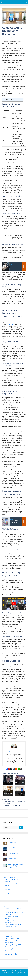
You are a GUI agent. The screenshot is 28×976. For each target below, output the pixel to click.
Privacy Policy (18, 970)
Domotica (6, 799)
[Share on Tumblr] (14, 769)
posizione (10, 324)
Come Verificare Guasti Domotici (12, 805)
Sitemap (19, 974)
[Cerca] (21, 827)
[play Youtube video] (14, 603)
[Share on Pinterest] (9, 769)
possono (16, 630)
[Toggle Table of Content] (20, 100)
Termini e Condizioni (20, 972)
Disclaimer (9, 974)
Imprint (14, 974)
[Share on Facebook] (7, 769)
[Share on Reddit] (16, 769)
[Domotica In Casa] (4, 2)
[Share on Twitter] (11, 769)
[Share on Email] (21, 769)
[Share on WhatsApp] (19, 769)
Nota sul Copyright (10, 972)
